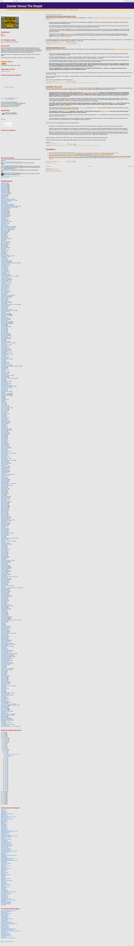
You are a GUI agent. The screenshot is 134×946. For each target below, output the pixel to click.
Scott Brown (3, 610)
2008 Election (4, 182)
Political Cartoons (4, 562)
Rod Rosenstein (4, 591)
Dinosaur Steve (4, 301)
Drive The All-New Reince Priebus (8, 310)
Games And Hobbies (5, 344)
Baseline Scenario (5, 817)
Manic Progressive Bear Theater (8, 483)
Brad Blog (3, 822)
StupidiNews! (50, 149)
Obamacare (3, 539)
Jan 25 (5, 763)
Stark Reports (4, 882)
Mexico (2, 499)
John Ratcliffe (4, 437)
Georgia (2, 352)
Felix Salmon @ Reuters (6, 839)
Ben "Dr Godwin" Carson (6, 228)
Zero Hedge (3, 904)
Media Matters (4, 856)
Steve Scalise (4, 634)
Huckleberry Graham (5, 385)
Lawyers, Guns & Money (6, 849)
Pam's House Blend (5, 865)
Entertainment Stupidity (6, 322)
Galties (2, 343)
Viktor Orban (3, 701)
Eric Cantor (3, 328)
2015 (3, 795)
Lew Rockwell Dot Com (6, 850)
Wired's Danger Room (5, 902)
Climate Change (4, 275)
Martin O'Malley (4, 489)
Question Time (4, 573)
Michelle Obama (4, 506)
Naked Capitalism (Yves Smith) (7, 858)
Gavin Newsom (4, 346)
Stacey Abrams (4, 627)
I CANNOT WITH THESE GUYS (7, 386)
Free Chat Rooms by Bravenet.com (11, 114)
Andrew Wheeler (4, 213)
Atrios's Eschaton (4, 815)
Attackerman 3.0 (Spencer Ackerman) (9, 816)
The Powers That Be (5, 657)
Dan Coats (3, 285)
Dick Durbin (3, 300)
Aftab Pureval (4, 198)
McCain (2, 494)
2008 (3, 803)
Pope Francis (4, 563)
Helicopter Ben (4, 377)
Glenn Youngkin (4, 356)
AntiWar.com (3, 814)
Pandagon (3, 866)
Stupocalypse (4, 639)
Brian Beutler (4, 824)
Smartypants (3, 881)
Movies (2, 521)
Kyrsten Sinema (4, 466)
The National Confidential (6, 893)
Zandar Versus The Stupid (24, 6)
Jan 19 (5, 769)
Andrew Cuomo (4, 212)
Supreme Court (4, 641)
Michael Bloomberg (5, 501)
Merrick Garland (4, 498)
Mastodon (3, 119)
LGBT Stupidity (4, 472)
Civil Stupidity (4, 274)
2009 (3, 802)
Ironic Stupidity (4, 399)
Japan (2, 412)
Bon (3, 34)
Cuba (2, 283)
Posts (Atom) (55, 169)
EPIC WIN (3, 325)
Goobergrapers (4, 362)
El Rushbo (3, 317)
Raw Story (3, 873)
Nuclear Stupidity (4, 535)
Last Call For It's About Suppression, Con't (61, 16)
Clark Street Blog (4, 919)
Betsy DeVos (3, 232)
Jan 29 (5, 758)
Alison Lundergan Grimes (6, 205)
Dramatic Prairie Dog (5, 309)
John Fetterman (4, 432)
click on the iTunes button (8, 104)
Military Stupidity (82, 82)
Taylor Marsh (3, 887)
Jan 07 (5, 783)
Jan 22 (5, 766)
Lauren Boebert (4, 470)
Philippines (3, 558)
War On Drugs (4, 708)
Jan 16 (5, 773)
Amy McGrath (4, 210)
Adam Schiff (3, 195)
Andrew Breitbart (4, 211)
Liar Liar (2, 473)
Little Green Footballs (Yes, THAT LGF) (9, 851)
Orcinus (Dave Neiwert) (6, 863)
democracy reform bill (70, 34)
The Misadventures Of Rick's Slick (8, 653)
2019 (3, 737)
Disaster (2, 303)
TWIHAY (2, 686)
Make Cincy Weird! (5, 926)
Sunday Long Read (5, 640)
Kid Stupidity (3, 461)
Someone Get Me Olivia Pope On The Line (10, 620)
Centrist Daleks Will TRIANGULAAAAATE (9, 262)
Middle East (3, 508)
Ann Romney (4, 217)
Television (3, 645)
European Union (4, 333)
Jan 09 (5, 781)
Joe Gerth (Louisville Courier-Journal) (9, 923)
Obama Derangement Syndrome (8, 538)
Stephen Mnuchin (4, 631)
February (5, 749)
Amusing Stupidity (5, 208)
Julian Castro (4, 445)
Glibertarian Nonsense (6, 359)
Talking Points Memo (5, 886)
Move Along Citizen (5, 520)
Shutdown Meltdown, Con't (55, 47)
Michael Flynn (4, 503)
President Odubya (5, 568)
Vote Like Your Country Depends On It (9, 705)
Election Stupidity (4, 318)
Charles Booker (4, 263)
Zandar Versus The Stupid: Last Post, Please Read (9, 165)
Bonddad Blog (4, 820)
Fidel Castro (3, 336)
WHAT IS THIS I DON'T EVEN (7, 714)
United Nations (4, 693)
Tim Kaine (3, 665)
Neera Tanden (4, 527)
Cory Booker (3, 281)
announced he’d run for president (91, 92)
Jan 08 (5, 782)
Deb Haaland (4, 293)
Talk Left (2, 885)
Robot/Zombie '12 (4, 590)
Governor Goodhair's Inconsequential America (10, 366)
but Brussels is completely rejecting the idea (101, 155)
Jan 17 (5, 772)
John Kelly (3, 435)
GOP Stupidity (68, 82)
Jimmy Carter (4, 427)
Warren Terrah (4, 710)
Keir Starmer (3, 454)
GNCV (2, 360)
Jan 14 (5, 775)
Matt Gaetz (3, 492)
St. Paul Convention (5, 626)
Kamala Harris (4, 446)
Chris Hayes (3, 267)
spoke (97, 114)
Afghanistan (3, 196)
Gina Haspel (3, 354)
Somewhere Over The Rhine (7, 929)
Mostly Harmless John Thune (7, 519)
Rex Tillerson (4, 580)
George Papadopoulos (6, 351)
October (5, 740)
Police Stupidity (4, 561)
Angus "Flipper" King (5, 215)
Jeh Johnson (3, 418)
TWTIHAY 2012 (4, 688)
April (4, 747)
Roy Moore (3, 598)
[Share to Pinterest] (75, 42)
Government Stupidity (75, 82)
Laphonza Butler (4, 468)
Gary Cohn (3, 345)
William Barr (3, 717)
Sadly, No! (3, 877)
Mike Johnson (4, 512)
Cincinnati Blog (4, 917)
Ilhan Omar (3, 389)
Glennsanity (3, 358)
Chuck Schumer (4, 271)
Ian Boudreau (4, 388)
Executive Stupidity (62, 82)
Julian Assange (4, 444)
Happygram (3, 374)
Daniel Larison (4, 829)
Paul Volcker (3, 554)
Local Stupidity (4, 479)
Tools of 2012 (4, 677)
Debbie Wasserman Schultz (7, 295)
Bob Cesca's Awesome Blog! (7, 818)
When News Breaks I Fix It (6, 715)
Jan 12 (5, 777)
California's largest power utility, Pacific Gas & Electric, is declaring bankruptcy (66, 156)
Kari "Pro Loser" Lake (5, 447)
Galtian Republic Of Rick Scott (7, 342)
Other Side (3, 545)
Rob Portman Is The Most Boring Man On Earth (11, 587)
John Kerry (3, 436)
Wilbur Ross (3, 716)
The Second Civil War (5, 660)
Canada (2, 257)
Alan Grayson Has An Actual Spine (8, 200)
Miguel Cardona (4, 509)
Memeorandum (4, 857)
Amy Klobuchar (4, 209)
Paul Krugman (4, 551)
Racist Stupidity (4, 574)
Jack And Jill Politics (5, 843)
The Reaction (4, 894)
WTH (2, 721)
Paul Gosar (3, 550)
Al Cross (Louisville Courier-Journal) (8, 910)
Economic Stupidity (5, 314)
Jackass (2, 404)
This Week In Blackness (6, 898)
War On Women (4, 709)
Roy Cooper (3, 597)
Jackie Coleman (4, 405)
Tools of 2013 (4, 678)
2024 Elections (4, 192)
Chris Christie (4, 266)
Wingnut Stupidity (94, 82)
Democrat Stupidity (5, 296)
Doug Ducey (3, 307)
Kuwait (2, 465)
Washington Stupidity (5, 711)
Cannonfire (3, 826)
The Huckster (4, 652)
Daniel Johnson (4, 287)
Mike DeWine (4, 510)
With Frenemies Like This (6, 719)
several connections (105, 111)
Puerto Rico (3, 572)
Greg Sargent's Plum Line (6, 842)
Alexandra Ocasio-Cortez (6, 204)
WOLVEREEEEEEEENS (6, 720)
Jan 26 (5, 761)
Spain (2, 623)
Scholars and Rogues (5, 878)
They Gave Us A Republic (6, 935)
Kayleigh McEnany (5, 451)
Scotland (3, 609)
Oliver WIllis (3, 862)
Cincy (2, 273)
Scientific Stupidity (5, 608)
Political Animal (4, 869)
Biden (2, 234)
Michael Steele (4, 505)
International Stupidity (5, 395)
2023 (3, 732)
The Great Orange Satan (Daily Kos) (8, 891)
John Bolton (3, 430)
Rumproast (3, 875)
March (4, 748)
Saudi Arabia (3, 607)
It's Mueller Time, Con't (54, 86)
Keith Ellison (3, 455)
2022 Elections (4, 191)
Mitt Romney (3, 518)
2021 (3, 734)
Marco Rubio (3, 484)
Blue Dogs (3, 245)
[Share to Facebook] (73, 42)
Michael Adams (4, 500)
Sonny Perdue (4, 621)
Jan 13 (5, 776)
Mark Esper (3, 487)
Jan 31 (5, 752)
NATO (2, 526)
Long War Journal (5, 852)
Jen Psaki (3, 419)
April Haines (3, 220)
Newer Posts (49, 166)
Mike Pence (3, 513)
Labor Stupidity (4, 467)
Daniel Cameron (4, 286)
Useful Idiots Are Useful (6, 694)
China (2, 265)
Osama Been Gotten (5, 544)
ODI (2, 540)
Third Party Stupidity (5, 662)
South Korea (3, 622)
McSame (3, 495)
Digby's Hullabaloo (5, 833)
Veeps (2, 696)
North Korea (3, 534)
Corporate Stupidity (5, 280)
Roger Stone (3, 593)
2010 (3, 801)
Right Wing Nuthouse (5, 874)
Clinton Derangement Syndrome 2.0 (8, 276)
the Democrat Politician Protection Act (61, 36)
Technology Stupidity (90, 145)
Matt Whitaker (4, 493)
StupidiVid (3, 638)
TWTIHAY (3, 687)
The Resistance (4, 659)
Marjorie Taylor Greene (6, 485)
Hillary (2, 380)
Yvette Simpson (4, 725)
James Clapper (4, 408)
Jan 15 (5, 774)
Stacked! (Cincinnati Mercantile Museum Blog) (10, 930)
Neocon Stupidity (4, 529)
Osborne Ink (3, 864)
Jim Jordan (3, 425)
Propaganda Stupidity (5, 571)
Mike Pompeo (4, 514)
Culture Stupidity (4, 284)
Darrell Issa (3, 288)
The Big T (3, 648)
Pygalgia (3, 871)
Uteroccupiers (4, 695)
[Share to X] (72, 42)
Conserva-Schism (5, 278)
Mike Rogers (3, 515)
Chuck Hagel (4, 270)
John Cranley (4, 431)
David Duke (3, 290)
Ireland (2, 398)
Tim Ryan (3, 666)
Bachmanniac (4, 223)
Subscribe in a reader (5, 71)
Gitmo (2, 355)
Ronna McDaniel (4, 596)
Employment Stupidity (5, 321)
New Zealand (4, 530)
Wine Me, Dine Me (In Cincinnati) (8, 937)
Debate (2, 294)
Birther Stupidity (4, 241)
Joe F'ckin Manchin (5, 429)
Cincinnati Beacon (5, 916)
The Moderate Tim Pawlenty (7, 654)
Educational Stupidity (5, 315)
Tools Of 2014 (4, 679)
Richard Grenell (4, 582)
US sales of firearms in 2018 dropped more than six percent (62, 154)
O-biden (2, 536)
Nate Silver (3, 525)
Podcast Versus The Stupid (6, 560)
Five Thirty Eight (4, 841)
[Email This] (69, 42)
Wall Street (3, 707)
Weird (2, 712)
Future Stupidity (4, 341)
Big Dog (2, 236)
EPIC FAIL (3, 324)
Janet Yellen (3, 411)
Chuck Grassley (4, 269)
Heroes (2, 379)
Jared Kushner (4, 413)
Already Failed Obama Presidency (8, 207)
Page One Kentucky (5, 927)
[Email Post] (68, 42)
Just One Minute (4, 847)
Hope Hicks (3, 382)
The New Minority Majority (6, 655)
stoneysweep (7, 170)
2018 (3, 791)
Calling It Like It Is (4, 915)
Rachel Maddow (4, 872)
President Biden (4, 566)
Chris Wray (3, 268)
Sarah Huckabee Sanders (6, 605)
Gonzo (2, 361)
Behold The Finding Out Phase (7, 227)
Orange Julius (4, 543)
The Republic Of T (5, 895)
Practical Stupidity (5, 565)
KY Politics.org (4, 925)
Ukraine (2, 691)
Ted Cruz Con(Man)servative (7, 644)
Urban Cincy (3, 936)
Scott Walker (3, 612)
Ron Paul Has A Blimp (5, 595)
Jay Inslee (3, 414)
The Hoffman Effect (5, 651)
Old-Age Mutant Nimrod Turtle (7, 541)
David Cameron (4, 289)
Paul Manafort (4, 553)
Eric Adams (3, 327)
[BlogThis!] (70, 42)
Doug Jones (3, 308)
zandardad (6, 166)
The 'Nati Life (4, 931)
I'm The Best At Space (5, 387)
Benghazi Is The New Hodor (7, 229)
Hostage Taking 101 (5, 383)
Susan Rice (3, 642)
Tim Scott (3, 667)
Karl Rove (3, 449)
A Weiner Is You (4, 194)
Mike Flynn (3, 511)
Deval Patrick (4, 298)
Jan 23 (5, 765)
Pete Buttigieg (4, 556)
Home (89, 166)
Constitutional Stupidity (6, 279)
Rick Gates (69, 145)
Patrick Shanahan (5, 549)
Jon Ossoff (3, 441)
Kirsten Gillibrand (4, 462)
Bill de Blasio (4, 237)
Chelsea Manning (5, 264)
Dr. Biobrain (3, 834)
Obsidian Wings (4, 861)
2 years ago (20, 165)
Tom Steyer (3, 674)
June (4, 745)
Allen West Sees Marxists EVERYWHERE (10, 206)
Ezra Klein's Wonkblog (5, 837)
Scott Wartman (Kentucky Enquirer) (8, 928)
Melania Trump (4, 497)
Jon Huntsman (4, 440)
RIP (2, 586)
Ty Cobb (2, 689)
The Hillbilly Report (5, 934)
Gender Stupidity (4, 349)
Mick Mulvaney (4, 507)
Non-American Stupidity (6, 533)
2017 (3, 792)
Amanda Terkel (4, 811)
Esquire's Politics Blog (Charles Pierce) (9, 836)
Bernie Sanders (4, 230)
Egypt (2, 316)
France (2, 340)
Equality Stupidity (4, 326)
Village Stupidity (4, 702)
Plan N (2, 559)
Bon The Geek (4, 247)
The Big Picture (4, 889)
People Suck (3, 555)
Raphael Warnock (5, 578)
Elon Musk (3, 320)
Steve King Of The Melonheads (7, 633)
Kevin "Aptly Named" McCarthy (7, 460)
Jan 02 (5, 789)
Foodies (2, 339)
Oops (2, 542)
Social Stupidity (83, 145)
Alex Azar (3, 202)
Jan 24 (5, 764)
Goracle (2, 364)
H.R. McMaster (4, 370)
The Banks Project (5, 932)
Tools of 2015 (4, 680)
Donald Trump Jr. (82, 107)
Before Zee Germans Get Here (7, 226)
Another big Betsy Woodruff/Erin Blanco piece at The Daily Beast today (62, 88)
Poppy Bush (3, 564)
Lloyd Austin (3, 478)
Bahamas (3, 224)
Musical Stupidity (4, 522)
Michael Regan (4, 504)
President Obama (4, 567)
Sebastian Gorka (4, 616)
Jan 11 (5, 779)
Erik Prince (3, 332)
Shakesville (3, 879)
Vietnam (2, 700)
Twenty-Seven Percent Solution (7, 685)
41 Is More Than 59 (5, 193)
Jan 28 (5, 759)
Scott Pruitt (3, 611)
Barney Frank (4, 225)
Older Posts (130, 166)
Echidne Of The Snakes (6, 835)
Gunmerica (3, 368)
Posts (4, 123)
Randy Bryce (3, 577)
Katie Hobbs (3, 450)
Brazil (2, 250)
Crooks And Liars (4, 828)
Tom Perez (3, 672)
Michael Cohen (4, 502)
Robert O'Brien (4, 589)
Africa (2, 197)
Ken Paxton (3, 459)
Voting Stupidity (4, 706)
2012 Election (4, 184)
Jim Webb (3, 426)
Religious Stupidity (5, 579)
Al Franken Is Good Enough (7, 199)
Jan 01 (5, 790)
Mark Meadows (4, 488)
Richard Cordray (4, 581)
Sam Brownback (4, 604)
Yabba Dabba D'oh (5, 722)
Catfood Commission (5, 260)
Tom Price (3, 673)
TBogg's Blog (4, 883)
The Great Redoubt (5, 892)
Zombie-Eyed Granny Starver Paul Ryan (9, 726)
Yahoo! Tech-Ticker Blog (6, 903)
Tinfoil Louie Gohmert (5, 669)
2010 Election (4, 183)
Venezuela (3, 697)
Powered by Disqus (5, 177)
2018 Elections (4, 188)
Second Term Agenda (5, 617)
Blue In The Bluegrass (5, 913)
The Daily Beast (4, 890)
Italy (2, 401)
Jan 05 (5, 785)
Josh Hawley (3, 443)
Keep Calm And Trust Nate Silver (8, 453)
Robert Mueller (74, 145)
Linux (2, 476)
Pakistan (3, 546)
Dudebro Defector (5, 313)
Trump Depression (5, 681)
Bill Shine (3, 239)
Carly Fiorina (3, 258)
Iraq (2, 397)
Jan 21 (5, 767)
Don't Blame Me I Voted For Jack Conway (9, 304)
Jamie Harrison (4, 410)
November (5, 739)
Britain (2, 252)
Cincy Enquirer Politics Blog (7, 918)
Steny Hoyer (3, 629)
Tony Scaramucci (4, 675)
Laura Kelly (3, 469)
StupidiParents (4, 637)
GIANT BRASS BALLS (5, 353)
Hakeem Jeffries (4, 372)
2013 (3, 797)
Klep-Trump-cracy (5, 463)
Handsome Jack (4, 373)
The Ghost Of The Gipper (6, 650)
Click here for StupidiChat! (11, 113)
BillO (2, 240)
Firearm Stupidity (4, 338)
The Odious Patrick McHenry (7, 656)
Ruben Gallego (4, 599)
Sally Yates (3, 603)
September (5, 741)
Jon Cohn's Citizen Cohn (6, 846)
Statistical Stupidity (5, 628)
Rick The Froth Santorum (6, 585)
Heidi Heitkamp (4, 376)
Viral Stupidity (4, 703)
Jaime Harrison (4, 406)
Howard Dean (4, 384)
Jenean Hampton (4, 420)
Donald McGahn (4, 305)
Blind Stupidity (4, 244)
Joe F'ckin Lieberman (5, 428)
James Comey (4, 409)
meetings (66, 111)
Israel (66, 145)
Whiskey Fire (3, 900)
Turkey (2, 684)
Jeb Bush (3, 415)
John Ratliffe (3, 438)
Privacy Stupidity (4, 570)
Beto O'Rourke (4, 231)
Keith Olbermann (4, 456)
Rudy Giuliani (4, 600)
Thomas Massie (4, 664)
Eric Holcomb (4, 330)
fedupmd (6, 159)
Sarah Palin (3, 606)
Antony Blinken (4, 219)
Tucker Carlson (4, 683)
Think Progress (4, 897)
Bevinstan (3, 233)
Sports (2, 625)
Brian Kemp (3, 251)
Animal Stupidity (4, 216)
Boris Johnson (4, 249)
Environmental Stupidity (6, 323)
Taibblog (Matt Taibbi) (5, 884)
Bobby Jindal (4, 246)
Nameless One (4, 523)
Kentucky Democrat (5, 924)
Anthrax (2, 218)
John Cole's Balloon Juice (6, 845)
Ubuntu (2, 690)
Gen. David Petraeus (5, 348)
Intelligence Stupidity (61, 145)
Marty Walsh (3, 490)
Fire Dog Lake (4, 840)
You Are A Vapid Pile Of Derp (7, 724)
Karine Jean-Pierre (5, 448)
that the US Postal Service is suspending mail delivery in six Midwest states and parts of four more (96, 152)
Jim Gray (3, 424)
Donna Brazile (4, 306)
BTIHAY (2, 253)
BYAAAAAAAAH (4, 256)
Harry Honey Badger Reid (6, 375)
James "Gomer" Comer (6, 407)
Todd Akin (3, 670)
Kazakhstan (3, 452)
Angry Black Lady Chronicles (7, 813)
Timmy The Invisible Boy (6, 668)
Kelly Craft (3, 457)
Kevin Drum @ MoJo (5, 848)
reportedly (114, 103)
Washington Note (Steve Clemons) (8, 899)
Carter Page (3, 259)
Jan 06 (5, 784)
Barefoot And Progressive (6, 911)
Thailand (3, 647)
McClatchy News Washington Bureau (9, 855)
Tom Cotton (3, 671)
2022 (3, 733)
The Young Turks (4, 896)
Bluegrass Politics (5, 914)
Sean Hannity (4, 614)
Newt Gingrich (4, 531)
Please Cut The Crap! (5, 868)
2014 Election (4, 185)
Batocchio (6, 162)
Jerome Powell (4, 422)
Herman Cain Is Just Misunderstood (8, 378)
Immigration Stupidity (5, 391)
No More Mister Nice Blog (6, 859)
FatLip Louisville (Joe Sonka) (7, 922)
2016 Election (54, 145)
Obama (2, 537)
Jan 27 (5, 760)
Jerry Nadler (3, 423)
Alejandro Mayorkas (5, 201)
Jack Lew (3, 403)
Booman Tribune (4, 821)
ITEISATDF (3, 402)
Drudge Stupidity (4, 311)
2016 (3, 794)
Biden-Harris (3, 235)
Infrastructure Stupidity (5, 393)
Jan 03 (5, 788)
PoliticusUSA (4, 870)
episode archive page (12, 106)
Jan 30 (5, 753)
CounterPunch (4, 827)
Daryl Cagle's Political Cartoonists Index (9, 831)
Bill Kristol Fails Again (5, 238)
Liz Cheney (3, 477)
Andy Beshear (4, 214)
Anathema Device (8, 173)
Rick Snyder (3, 584)
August (4, 742)
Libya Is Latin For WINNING (7, 474)
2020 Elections (4, 189)
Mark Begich (3, 486)
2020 (3, 735)
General (2, 350)
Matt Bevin (3, 491)
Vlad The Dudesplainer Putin (7, 704)
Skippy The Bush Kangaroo (7, 880)
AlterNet (2, 810)
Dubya (2, 312)
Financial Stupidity (5, 337)
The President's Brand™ (6, 658)
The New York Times (66, 105)
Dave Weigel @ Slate (5, 832)
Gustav (2, 369)
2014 (3, 796)
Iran (2, 396)
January (5, 750)
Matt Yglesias (4, 854)
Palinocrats (3, 547)
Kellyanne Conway (5, 458)
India (2, 392)
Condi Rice (3, 277)
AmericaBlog (3, 812)
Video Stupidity (4, 698)
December (5, 738)
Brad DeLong (4, 823)
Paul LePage (4, 552)
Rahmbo (3, 575)
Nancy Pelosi (4, 524)
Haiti (2, 371)
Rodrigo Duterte (4, 592)
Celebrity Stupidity (5, 261)
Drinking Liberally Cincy (6, 921)
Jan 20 (5, 768)
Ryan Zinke (3, 602)
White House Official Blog (6, 901)
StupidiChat (3, 635)
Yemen (2, 723)
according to (58, 105)
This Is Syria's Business (6, 663)
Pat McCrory (3, 548)
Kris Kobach (3, 464)
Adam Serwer (4, 809)
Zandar (4, 35)
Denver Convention (5, 297)
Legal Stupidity (4, 471)
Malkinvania (3, 482)
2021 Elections (4, 190)
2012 (3, 799)
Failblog (2, 838)
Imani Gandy (3, 390)
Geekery (3, 347)
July (4, 743)
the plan (95, 107)
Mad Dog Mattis (4, 481)
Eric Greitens (3, 329)
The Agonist (3, 888)
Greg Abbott (3, 367)
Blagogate (3, 243)
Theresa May (4, 661)
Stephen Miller (4, 630)
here (4, 41)
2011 (3, 800)
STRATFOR (3, 876)
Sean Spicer (3, 615)
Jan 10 (5, 780)
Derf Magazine (4, 920)
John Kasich (3, 434)
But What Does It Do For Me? (7, 255)
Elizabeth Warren (4, 319)
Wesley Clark (4, 713)
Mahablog (3, 853)
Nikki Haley (3, 532)
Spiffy (2, 624)
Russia (78, 145)
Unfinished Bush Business (6, 692)
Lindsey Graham (4, 475)
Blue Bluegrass (4, 912)
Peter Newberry (4, 557)
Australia (3, 222)
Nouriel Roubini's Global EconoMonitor (9, 860)
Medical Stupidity (4, 496)
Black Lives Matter (5, 242)
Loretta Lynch (4, 480)
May (4, 746)
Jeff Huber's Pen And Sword (7, 844)
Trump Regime (88, 82)
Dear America (4, 292)
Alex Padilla (3, 203)
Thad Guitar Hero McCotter (6, 646)
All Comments (6, 125)
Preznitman (3, 569)
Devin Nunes (4, 299)
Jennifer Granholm (5, 421)
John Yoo (3, 439)
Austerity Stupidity (55, 82)
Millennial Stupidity (5, 517)
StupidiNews (54, 162)
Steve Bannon (4, 632)
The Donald (3, 649)
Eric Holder (3, 331)
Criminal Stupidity (4, 282)
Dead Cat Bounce (5, 291)
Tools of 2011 (4, 676)
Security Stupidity (4, 618)
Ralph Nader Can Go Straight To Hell (9, 576)
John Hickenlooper (5, 433)
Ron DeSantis (4, 594)
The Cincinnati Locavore (6, 933)
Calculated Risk (4, 825)
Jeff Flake (3, 416)
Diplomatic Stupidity (5, 302)
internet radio (6, 98)
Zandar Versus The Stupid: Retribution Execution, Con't (10, 169)
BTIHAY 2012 (4, 254)
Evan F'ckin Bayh (4, 334)
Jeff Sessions (4, 417)
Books (2, 248)
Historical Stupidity (5, 381)
